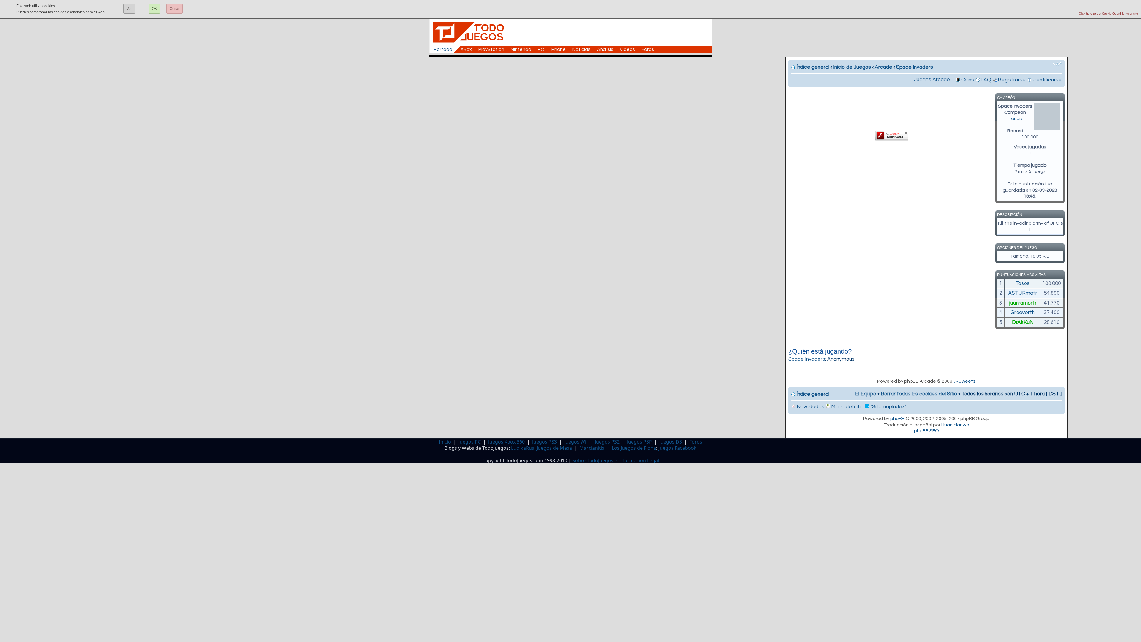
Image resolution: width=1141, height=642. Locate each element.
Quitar (174, 9)
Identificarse (1047, 80)
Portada (443, 49)
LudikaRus (522, 448)
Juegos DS (670, 441)
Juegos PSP (639, 441)
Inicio (445, 441)
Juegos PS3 (544, 441)
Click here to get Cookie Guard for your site (1108, 13)
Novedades (809, 406)
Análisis (605, 49)
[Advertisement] (573, 70)
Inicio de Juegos (852, 67)
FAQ (986, 80)
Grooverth (1023, 312)
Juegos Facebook (677, 448)
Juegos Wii (575, 441)
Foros (648, 49)
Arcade (883, 67)
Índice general (812, 67)
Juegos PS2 (607, 441)
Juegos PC (469, 441)
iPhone (558, 49)
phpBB (897, 418)
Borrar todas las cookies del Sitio (919, 394)
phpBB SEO (926, 430)
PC (541, 49)
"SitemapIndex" (887, 406)
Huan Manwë (955, 424)
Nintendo (521, 49)
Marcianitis (591, 448)
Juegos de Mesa (554, 448)
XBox (466, 49)
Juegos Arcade (932, 79)
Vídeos (627, 49)
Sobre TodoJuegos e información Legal (615, 460)
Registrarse (1012, 80)
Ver (129, 9)
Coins (967, 80)
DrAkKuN (1022, 322)
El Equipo (865, 394)
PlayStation (491, 49)
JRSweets (964, 381)
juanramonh (1022, 303)
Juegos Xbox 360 (506, 441)
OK (154, 9)
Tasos (1015, 118)
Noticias (581, 49)
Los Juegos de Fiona (634, 448)
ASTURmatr (1022, 293)
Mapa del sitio (846, 406)
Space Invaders (914, 67)
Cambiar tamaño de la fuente (1057, 64)
